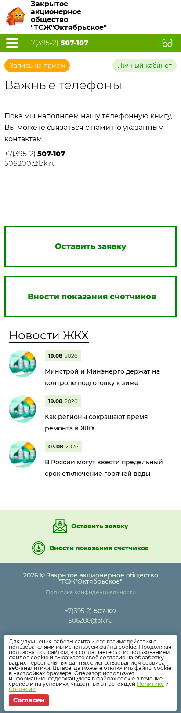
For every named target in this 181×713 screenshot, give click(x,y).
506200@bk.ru (30, 163)
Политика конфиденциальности (91, 592)
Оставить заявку (99, 526)
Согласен (28, 700)
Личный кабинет (145, 66)
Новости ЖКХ (49, 335)
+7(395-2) (57, 43)
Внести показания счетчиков (99, 548)
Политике (150, 683)
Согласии (22, 689)
